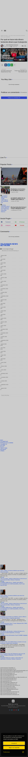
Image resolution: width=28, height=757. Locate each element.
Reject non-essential (14, 747)
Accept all (14, 743)
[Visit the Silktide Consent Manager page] (23, 752)
